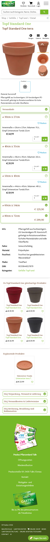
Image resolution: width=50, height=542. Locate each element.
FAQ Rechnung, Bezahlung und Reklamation (19, 409)
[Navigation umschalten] (46, 3)
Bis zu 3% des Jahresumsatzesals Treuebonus (25, 511)
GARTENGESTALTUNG (10, 532)
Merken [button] (43, 123)
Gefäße (12, 18)
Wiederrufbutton (25, 465)
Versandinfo (8, 109)
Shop (4, 18)
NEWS (44, 529)
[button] (23, 4)
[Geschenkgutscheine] (25, 437)
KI (11, 534)
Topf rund (23, 18)
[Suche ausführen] (44, 12)
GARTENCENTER (20, 529)
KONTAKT (5, 534)
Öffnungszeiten (25, 460)
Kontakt (25, 477)
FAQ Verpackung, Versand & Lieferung (22, 394)
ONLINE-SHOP (34, 529)
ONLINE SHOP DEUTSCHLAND (30, 532)
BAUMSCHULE (7, 529)
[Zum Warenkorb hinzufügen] (45, 139)
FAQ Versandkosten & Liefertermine (21, 401)
